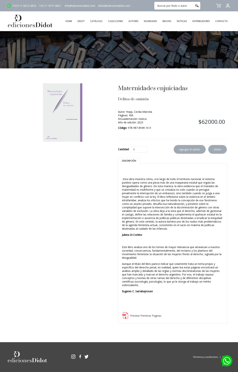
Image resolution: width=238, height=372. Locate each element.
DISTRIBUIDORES (201, 21)
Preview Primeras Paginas (145, 315)
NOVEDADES (150, 21)
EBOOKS (167, 21)
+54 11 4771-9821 (50, 5)
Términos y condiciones (205, 357)
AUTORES (133, 21)
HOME (68, 21)
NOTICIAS (182, 21)
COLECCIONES (115, 21)
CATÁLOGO (96, 21)
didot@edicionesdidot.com (114, 5)
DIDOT (81, 21)
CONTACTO (221, 21)
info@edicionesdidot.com (80, 5)
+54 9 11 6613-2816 (24, 5)
